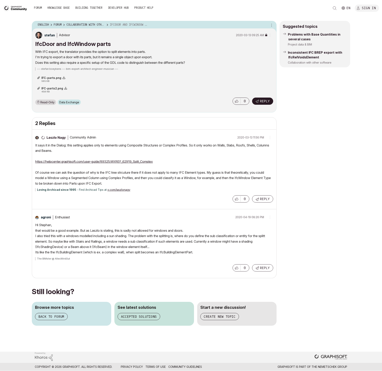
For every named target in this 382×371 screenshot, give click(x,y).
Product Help (143, 8)
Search (335, 8)
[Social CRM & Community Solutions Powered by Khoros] (44, 356)
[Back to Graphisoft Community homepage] (16, 7)
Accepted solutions (139, 317)
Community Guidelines (185, 366)
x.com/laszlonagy (118, 189)
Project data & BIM (300, 44)
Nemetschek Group (332, 366)
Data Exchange (69, 102)
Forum (38, 8)
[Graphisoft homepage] (331, 357)
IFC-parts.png (51, 77)
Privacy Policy (132, 366)
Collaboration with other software (309, 62)
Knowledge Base (59, 8)
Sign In (369, 8)
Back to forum (51, 317)
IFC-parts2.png (52, 88)
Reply (265, 101)
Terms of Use (155, 366)
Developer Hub (118, 8)
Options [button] (271, 25)
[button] (236, 101)
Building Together (88, 8)
